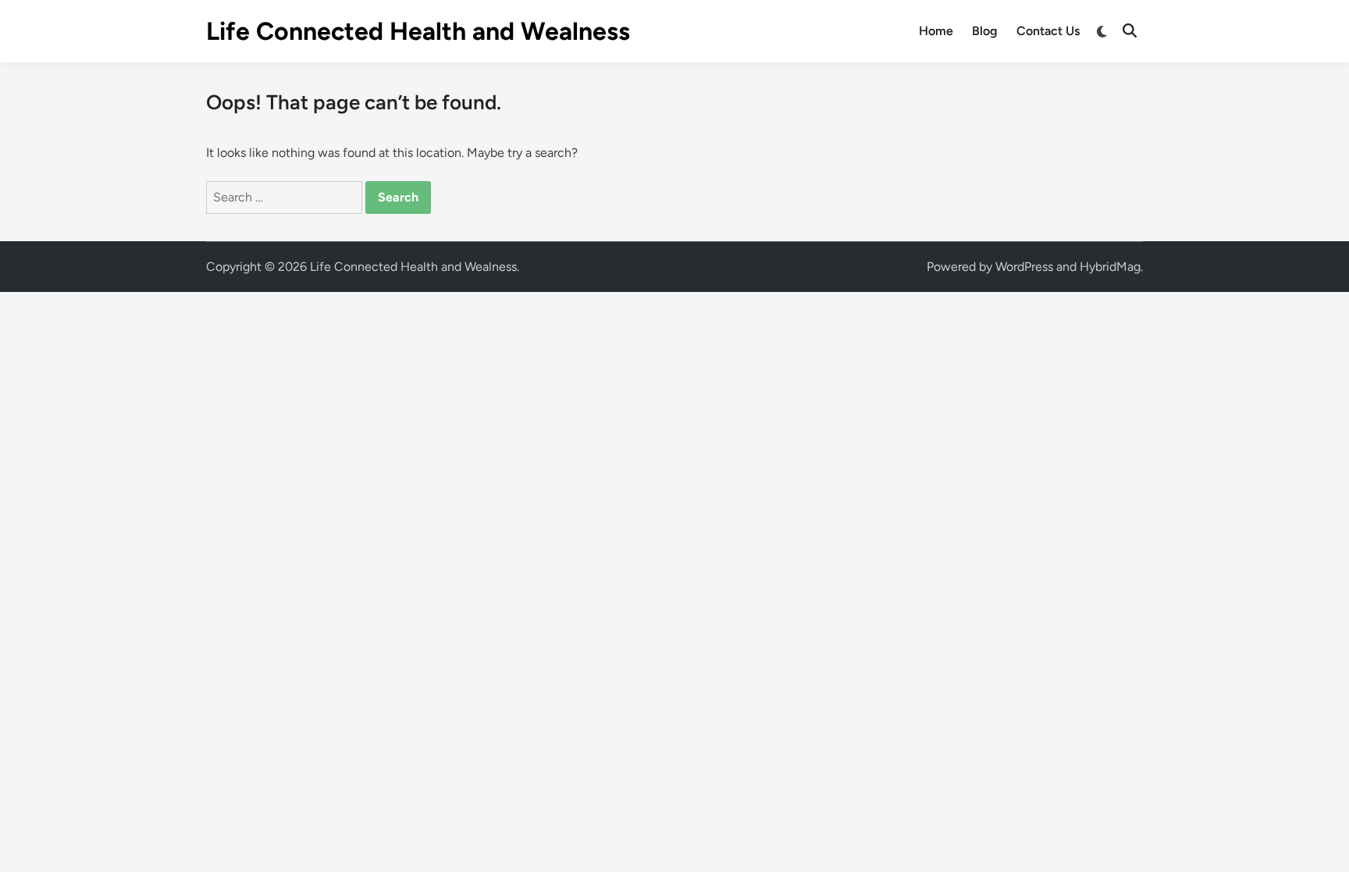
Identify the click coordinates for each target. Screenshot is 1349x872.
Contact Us (1048, 30)
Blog (985, 30)
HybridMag (1110, 266)
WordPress (1024, 266)
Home (936, 30)
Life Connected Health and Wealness (418, 31)
